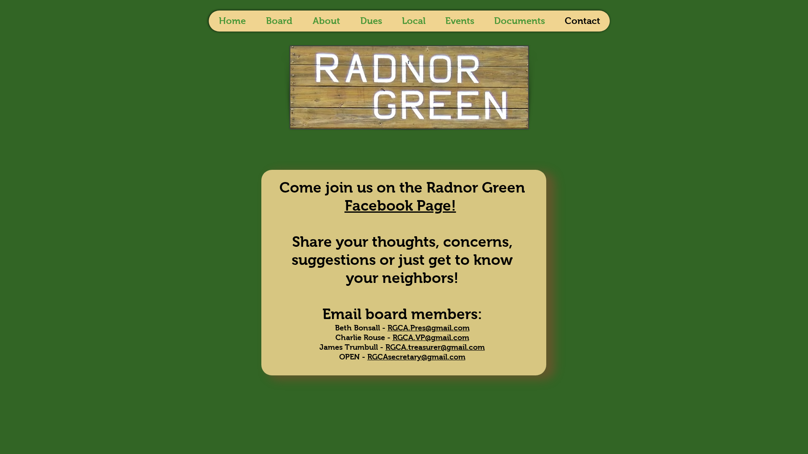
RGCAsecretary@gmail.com (416, 357)
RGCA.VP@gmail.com (431, 337)
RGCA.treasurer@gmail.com (435, 347)
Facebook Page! (400, 205)
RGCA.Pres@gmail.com (429, 328)
